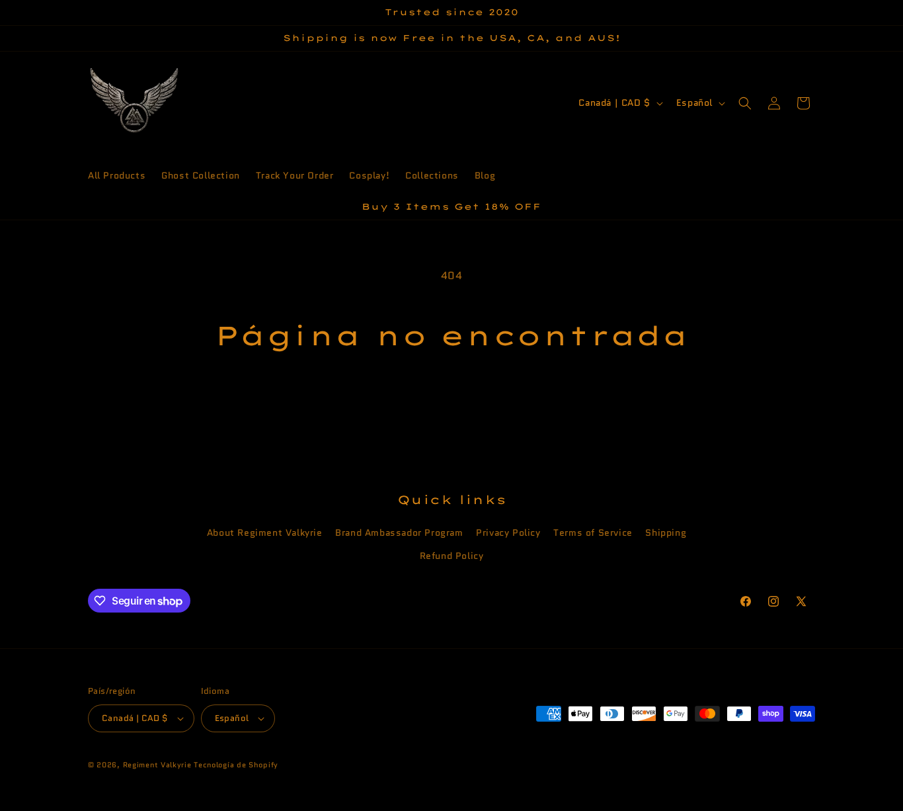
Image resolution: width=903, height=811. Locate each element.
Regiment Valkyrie (157, 764)
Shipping (665, 532)
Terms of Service (593, 532)
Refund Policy (452, 555)
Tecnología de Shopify (236, 764)
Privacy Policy (508, 532)
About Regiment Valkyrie (265, 532)
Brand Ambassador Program (399, 532)
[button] (745, 103)
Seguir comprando (451, 401)
